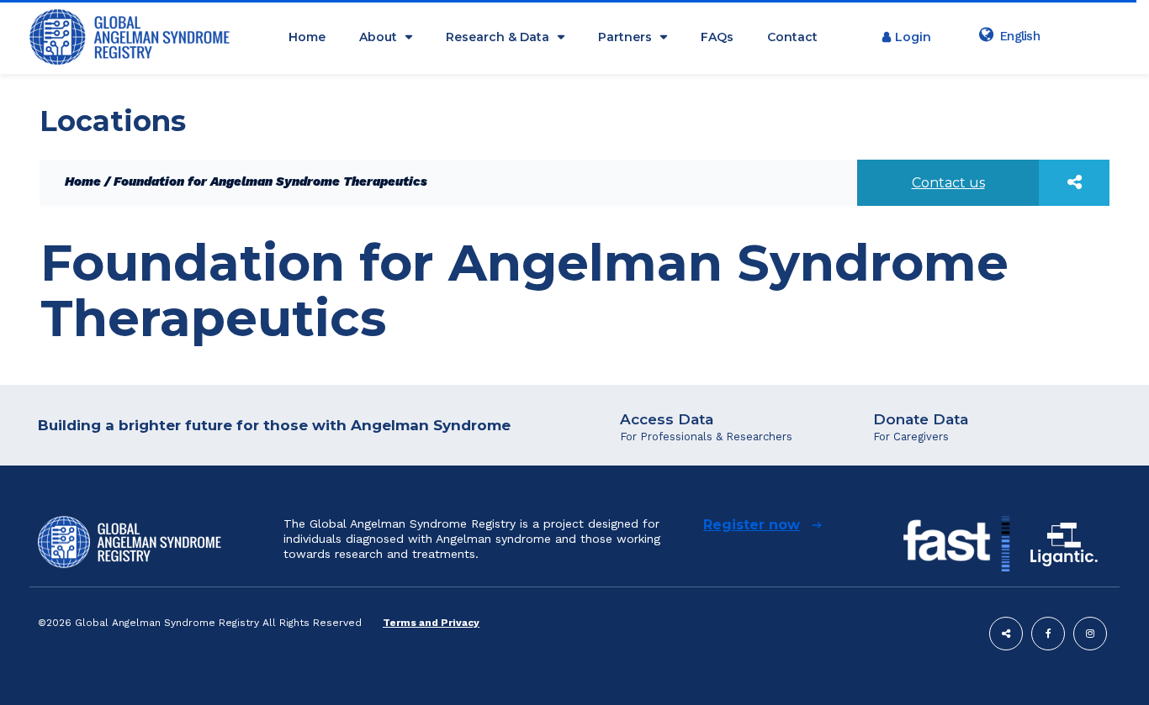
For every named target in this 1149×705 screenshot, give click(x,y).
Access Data (666, 419)
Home (307, 37)
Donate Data (920, 419)
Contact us (948, 183)
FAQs (717, 37)
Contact (792, 37)
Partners (625, 37)
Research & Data (497, 37)
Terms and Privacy (431, 623)
